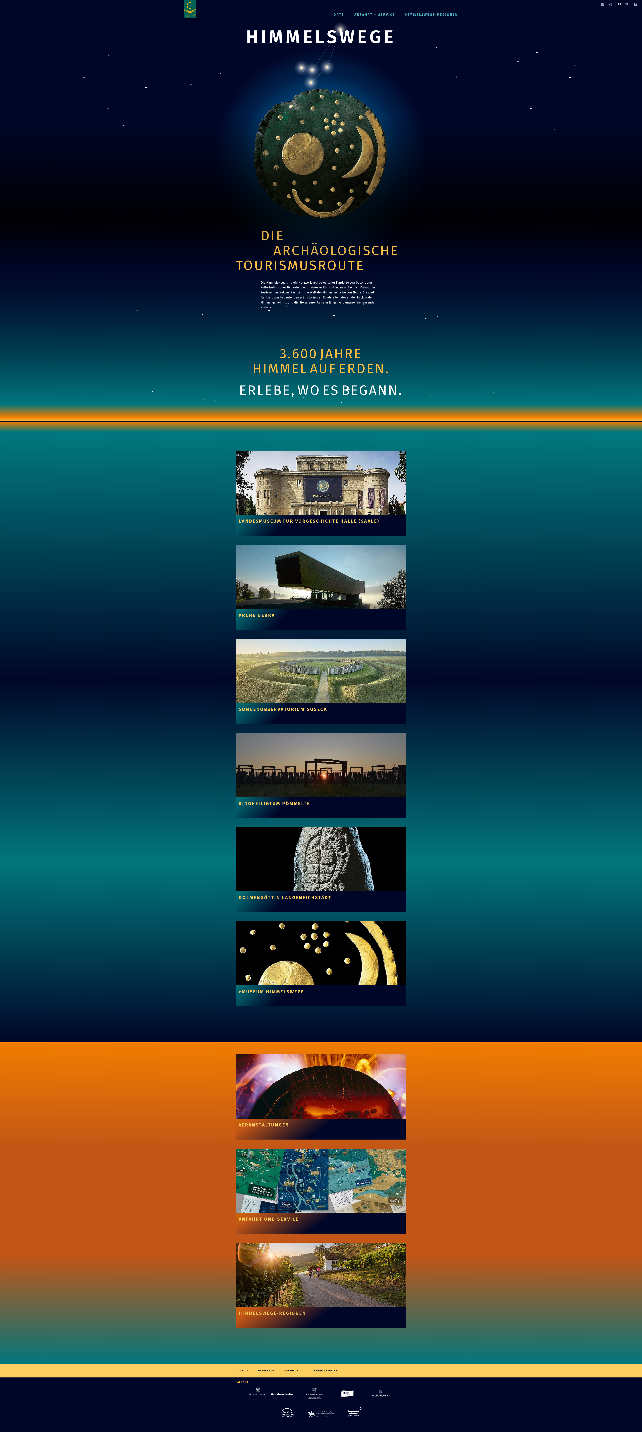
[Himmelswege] (190, 9)
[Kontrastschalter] (635, 4)
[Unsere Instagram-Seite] (610, 4)
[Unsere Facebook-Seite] (602, 4)
